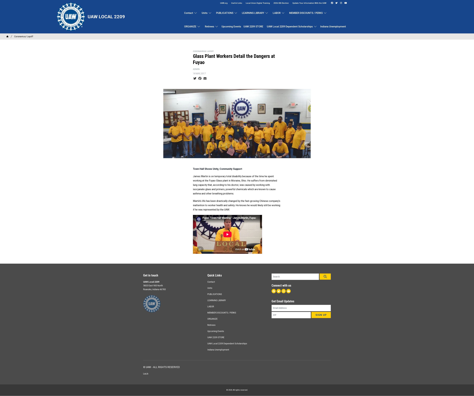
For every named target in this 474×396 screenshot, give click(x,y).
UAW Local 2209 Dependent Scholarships (290, 26)
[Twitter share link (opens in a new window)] (195, 78)
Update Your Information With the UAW (309, 3)
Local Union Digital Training (258, 3)
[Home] (7, 36)
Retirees (209, 26)
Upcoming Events (231, 26)
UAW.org (223, 3)
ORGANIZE (190, 26)
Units (204, 12)
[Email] (205, 78)
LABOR (277, 12)
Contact (188, 12)
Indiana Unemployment (333, 26)
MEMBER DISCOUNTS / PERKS (306, 12)
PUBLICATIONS (224, 12)
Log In (145, 373)
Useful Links (236, 3)
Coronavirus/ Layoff (23, 36)
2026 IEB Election (281, 3)
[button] (325, 276)
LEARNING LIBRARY (253, 12)
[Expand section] (195, 13)
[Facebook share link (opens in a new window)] (200, 78)
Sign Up (321, 314)
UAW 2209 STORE (253, 26)
